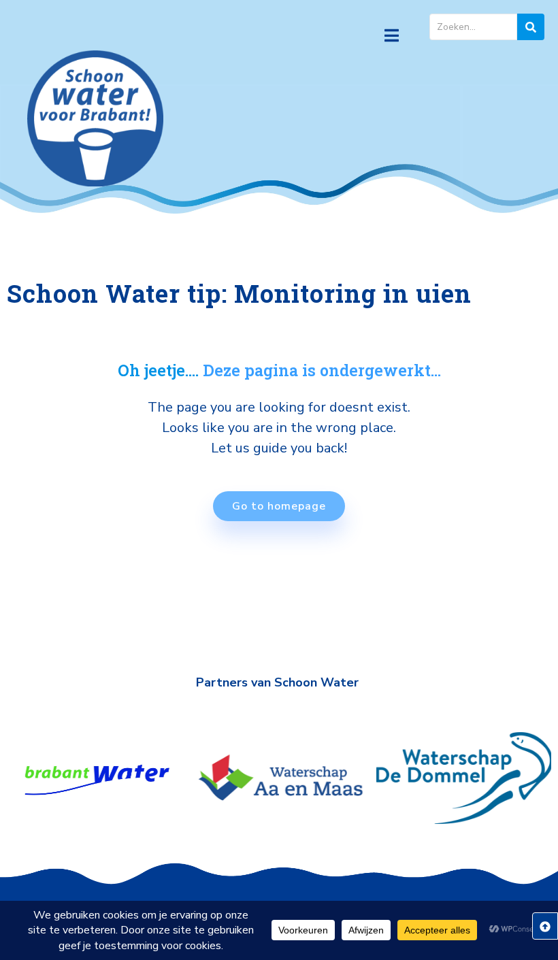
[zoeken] (530, 27)
